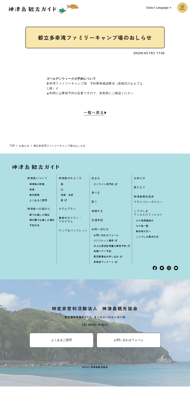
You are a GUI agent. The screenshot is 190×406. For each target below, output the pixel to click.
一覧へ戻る (94, 113)
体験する (97, 211)
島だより (139, 187)
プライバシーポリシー (148, 202)
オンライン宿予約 (104, 184)
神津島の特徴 (37, 184)
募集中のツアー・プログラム (70, 219)
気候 (32, 189)
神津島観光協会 (144, 196)
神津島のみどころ (70, 178)
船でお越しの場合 (40, 214)
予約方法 (35, 225)
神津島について (37, 178)
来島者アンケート (104, 262)
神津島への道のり (38, 209)
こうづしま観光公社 (147, 236)
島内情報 (35, 195)
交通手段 (97, 220)
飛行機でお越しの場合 (42, 220)
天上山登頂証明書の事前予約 (110, 246)
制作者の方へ (143, 231)
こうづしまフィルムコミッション (148, 212)
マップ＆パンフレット (73, 230)
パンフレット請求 (104, 240)
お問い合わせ (100, 229)
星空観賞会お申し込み (106, 256)
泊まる (95, 178)
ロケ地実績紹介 (145, 220)
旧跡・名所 (67, 195)
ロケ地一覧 (142, 226)
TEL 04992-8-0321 (95, 324)
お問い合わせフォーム (106, 235)
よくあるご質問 (38, 200)
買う (94, 201)
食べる (95, 192)
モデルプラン (67, 209)
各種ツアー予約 (102, 251)
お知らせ (139, 178)
